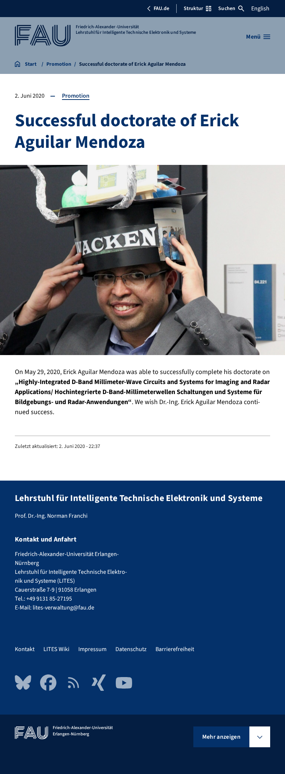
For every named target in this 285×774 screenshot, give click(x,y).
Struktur (193, 8)
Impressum (92, 649)
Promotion (75, 96)
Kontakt (25, 649)
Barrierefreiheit (174, 649)
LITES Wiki (56, 649)
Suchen (226, 8)
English (260, 8)
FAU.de (161, 8)
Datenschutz (131, 649)
